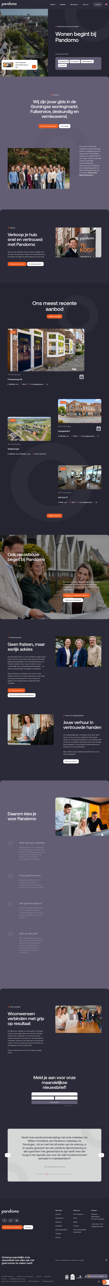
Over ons (85, 4)
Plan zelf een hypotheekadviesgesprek (22, 695)
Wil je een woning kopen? (48, 126)
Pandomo (10, 1276)
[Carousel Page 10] (50, 1174)
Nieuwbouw (74, 4)
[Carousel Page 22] (69, 1174)
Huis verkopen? (75, 61)
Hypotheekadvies (61, 1230)
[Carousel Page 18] (63, 1174)
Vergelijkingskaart (48, 1281)
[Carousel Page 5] (43, 1174)
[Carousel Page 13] (55, 1174)
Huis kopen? (62, 65)
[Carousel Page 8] (47, 1174)
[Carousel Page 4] (41, 1174)
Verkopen (58, 1222)
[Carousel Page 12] (53, 1174)
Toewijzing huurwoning (17, 1279)
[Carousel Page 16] (59, 1174)
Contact (97, 4)
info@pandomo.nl (97, 1226)
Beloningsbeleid (33, 1281)
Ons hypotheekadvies (16, 690)
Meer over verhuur (71, 761)
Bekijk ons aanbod (54, 316)
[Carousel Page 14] (56, 1174)
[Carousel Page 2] (38, 1174)
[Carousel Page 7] (46, 1174)
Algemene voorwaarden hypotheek (14, 1281)
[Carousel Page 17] (61, 1174)
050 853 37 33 (97, 1224)
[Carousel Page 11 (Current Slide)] (52, 1174)
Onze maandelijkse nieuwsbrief (79, 1231)
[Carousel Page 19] (64, 1174)
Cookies (38, 1276)
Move (75, 1218)
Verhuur (58, 1237)
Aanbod (52, 4)
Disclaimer (47, 1276)
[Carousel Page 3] (40, 1174)
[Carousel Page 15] (58, 1174)
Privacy (4, 1279)
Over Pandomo (78, 1214)
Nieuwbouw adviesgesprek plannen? (76, 595)
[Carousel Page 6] (44, 1174)
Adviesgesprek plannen (17, 264)
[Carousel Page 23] (70, 1174)
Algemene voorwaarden (25, 1276)
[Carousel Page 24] (72, 1174)
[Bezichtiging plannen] (81, 376)
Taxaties (58, 1233)
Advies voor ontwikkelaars (73, 600)
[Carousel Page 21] (67, 1174)
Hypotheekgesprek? (87, 61)
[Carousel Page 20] (66, 1174)
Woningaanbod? (63, 61)
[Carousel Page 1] (36, 1174)
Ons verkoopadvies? (35, 264)
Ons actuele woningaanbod (12, 1227)
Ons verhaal (64, 126)
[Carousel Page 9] (49, 1174)
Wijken (75, 1222)
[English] (106, 4)
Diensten (62, 4)
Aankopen (58, 1226)
